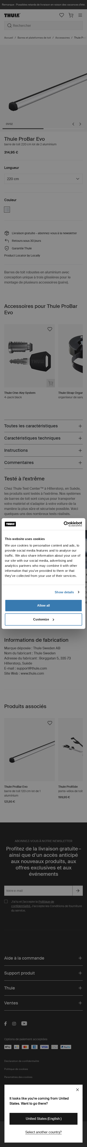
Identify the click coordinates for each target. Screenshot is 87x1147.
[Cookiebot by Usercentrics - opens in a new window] (63, 524)
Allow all (43, 605)
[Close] (77, 1089)
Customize (41, 619)
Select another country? (43, 1132)
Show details (64, 592)
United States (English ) (43, 1118)
